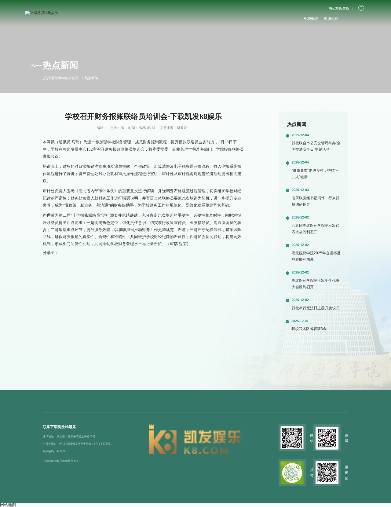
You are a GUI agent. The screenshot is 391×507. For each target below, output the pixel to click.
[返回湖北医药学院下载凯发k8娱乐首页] (41, 12)
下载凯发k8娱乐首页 (63, 78)
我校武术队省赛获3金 (309, 329)
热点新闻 (91, 78)
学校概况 (311, 19)
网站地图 (8, 504)
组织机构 (331, 19)
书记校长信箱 (339, 8)
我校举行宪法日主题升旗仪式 (315, 308)
